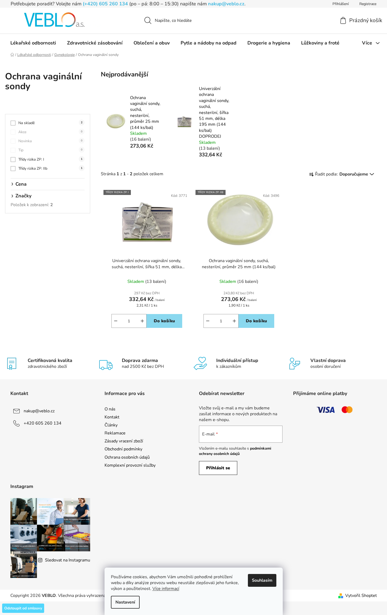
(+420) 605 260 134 (105, 4)
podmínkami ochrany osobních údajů (235, 451)
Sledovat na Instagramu (67, 560)
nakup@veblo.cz (226, 4)
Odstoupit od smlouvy (23, 608)
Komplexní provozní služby (130, 465)
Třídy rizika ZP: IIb (50, 168)
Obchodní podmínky (123, 449)
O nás (110, 409)
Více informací (165, 589)
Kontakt (112, 417)
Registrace (367, 3)
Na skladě (50, 122)
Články (111, 425)
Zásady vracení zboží (124, 441)
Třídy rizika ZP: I (50, 159)
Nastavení (125, 602)
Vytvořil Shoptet (361, 595)
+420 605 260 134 (42, 423)
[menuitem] (33, 43)
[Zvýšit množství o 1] (142, 321)
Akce (50, 132)
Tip (50, 150)
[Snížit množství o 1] (116, 321)
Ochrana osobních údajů (127, 457)
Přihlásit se (218, 468)
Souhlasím (262, 580)
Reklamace (115, 433)
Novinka (50, 141)
